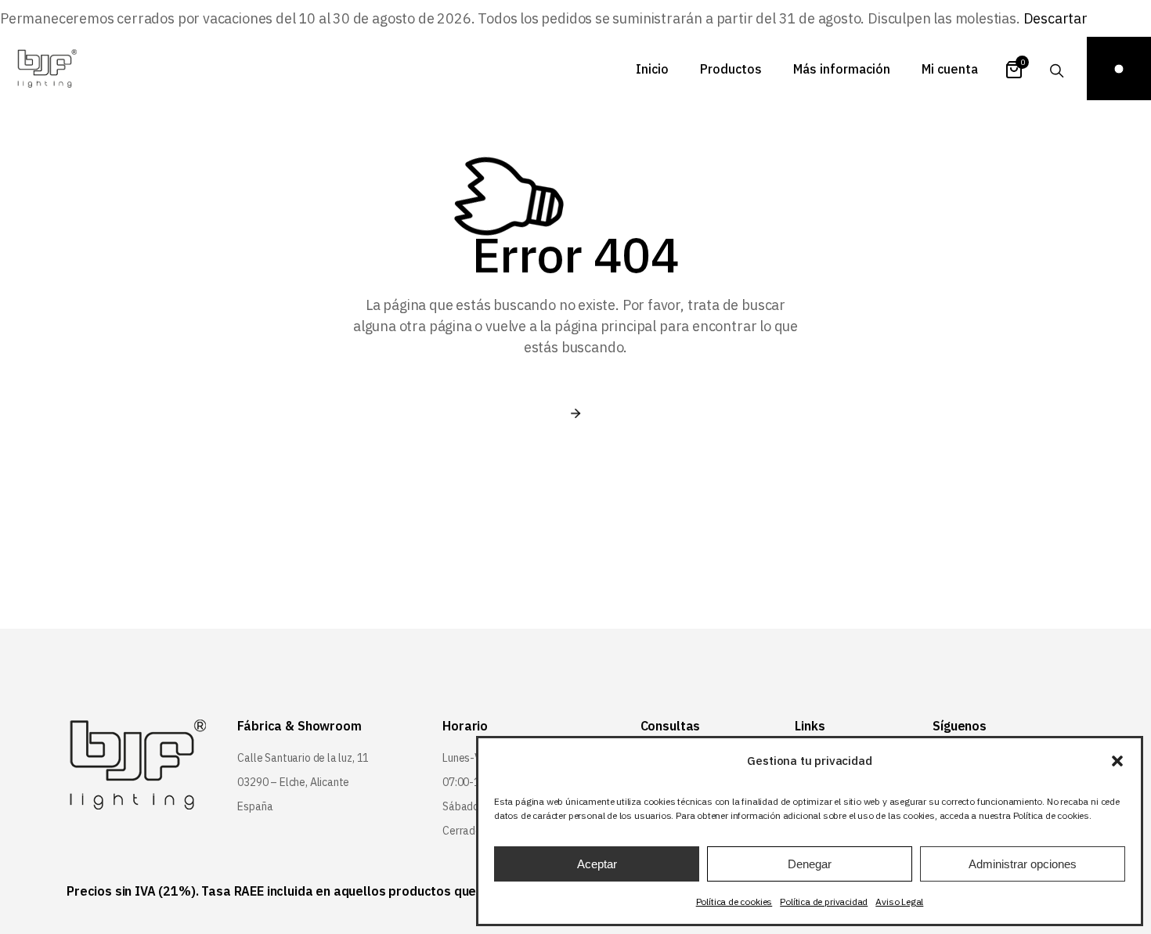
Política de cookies (734, 901)
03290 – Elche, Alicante (293, 782)
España (254, 806)
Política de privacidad (824, 901)
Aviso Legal (899, 901)
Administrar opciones (1023, 864)
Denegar (810, 864)
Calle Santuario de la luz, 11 (303, 758)
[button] (1117, 761)
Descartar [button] (1055, 18)
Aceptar (597, 864)
